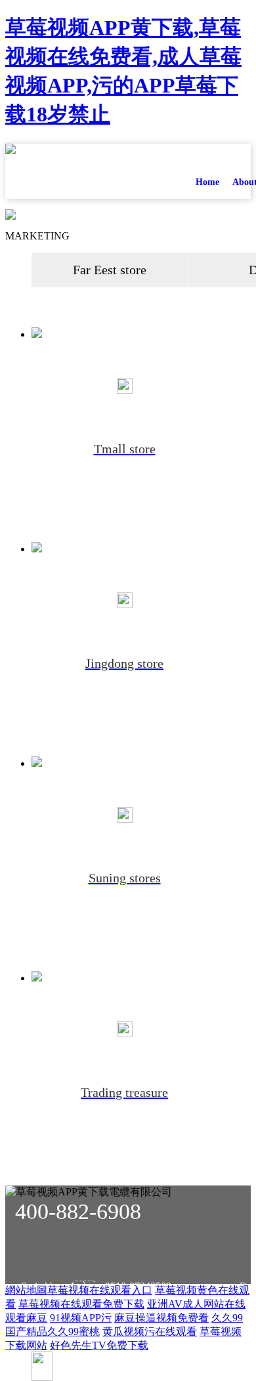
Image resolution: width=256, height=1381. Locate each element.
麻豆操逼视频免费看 (161, 1317)
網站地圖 (26, 1290)
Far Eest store (109, 269)
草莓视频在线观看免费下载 (81, 1303)
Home (207, 182)
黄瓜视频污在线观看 (149, 1331)
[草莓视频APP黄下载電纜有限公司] (84, 170)
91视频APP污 (81, 1317)
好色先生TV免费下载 (99, 1345)
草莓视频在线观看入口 (99, 1290)
